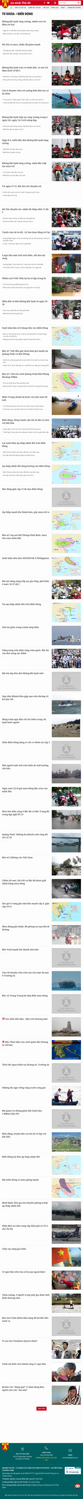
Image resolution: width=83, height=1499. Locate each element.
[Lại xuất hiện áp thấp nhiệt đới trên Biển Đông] (66, 451)
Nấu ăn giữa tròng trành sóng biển (20, 627)
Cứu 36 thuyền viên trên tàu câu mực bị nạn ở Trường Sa (25, 974)
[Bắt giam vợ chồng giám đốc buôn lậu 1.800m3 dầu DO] (66, 1119)
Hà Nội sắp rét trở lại (10, 195)
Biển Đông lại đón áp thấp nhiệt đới (21, 1156)
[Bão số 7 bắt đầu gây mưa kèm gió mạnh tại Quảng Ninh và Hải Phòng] (66, 359)
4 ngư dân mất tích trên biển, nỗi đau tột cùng (23, 257)
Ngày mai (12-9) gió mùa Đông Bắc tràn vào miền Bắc (25, 790)
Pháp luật (55, 8)
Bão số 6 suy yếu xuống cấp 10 (17, 1456)
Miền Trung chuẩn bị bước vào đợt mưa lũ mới (24, 398)
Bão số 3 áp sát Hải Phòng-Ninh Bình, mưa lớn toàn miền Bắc (24, 537)
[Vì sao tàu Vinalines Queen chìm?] (66, 1349)
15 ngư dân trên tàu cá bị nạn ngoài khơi (23, 1271)
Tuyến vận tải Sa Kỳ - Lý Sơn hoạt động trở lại (26, 232)
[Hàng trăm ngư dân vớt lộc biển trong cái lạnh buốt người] (66, 727)
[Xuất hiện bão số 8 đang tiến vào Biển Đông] (66, 336)
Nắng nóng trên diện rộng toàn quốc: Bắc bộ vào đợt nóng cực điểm (25, 652)
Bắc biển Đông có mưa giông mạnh (20, 1179)
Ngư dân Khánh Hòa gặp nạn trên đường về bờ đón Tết (25, 698)
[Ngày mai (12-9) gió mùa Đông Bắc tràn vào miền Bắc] (66, 796)
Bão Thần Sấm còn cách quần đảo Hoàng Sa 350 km (25, 1043)
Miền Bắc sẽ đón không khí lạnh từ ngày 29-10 (25, 303)
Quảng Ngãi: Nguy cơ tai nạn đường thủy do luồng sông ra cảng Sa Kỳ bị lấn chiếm (26, 239)
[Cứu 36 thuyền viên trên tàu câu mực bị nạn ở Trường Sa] (66, 981)
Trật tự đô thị (20, 8)
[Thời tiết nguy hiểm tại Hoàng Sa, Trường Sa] (66, 1073)
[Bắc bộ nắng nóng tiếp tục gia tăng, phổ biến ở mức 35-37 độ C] (66, 589)
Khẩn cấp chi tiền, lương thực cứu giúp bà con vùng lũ (21, 287)
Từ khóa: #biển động (17, 13)
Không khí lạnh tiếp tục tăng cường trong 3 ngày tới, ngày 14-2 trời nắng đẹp (25, 119)
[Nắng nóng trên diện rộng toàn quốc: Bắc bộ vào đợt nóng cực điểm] (66, 658)
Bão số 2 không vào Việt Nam (17, 857)
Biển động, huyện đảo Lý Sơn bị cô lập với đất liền (24, 1135)
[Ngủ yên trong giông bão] (66, 1418)
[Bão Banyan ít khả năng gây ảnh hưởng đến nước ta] (66, 1441)
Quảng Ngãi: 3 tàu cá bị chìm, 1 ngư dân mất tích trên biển (23, 264)
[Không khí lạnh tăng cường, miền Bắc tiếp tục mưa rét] (66, 171)
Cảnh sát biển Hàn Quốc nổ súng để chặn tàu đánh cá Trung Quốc (26, 103)
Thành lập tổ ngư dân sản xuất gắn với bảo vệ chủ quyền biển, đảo (26, 432)
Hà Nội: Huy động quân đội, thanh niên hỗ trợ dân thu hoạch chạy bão (25, 361)
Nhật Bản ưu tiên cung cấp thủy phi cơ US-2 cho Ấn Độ (25, 1227)
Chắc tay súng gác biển (14, 1248)
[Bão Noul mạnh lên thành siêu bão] (66, 958)
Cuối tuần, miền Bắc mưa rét (13, 172)
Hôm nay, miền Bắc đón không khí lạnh (16, 310)
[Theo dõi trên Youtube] (48, 3)
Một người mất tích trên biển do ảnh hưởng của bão (25, 767)
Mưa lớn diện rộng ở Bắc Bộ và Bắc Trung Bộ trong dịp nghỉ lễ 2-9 (25, 813)
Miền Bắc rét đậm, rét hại (11, 152)
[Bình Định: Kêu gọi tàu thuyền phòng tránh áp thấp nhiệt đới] (66, 1211)
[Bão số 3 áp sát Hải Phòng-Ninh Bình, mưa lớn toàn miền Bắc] (66, 543)
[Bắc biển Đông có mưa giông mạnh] (66, 1188)
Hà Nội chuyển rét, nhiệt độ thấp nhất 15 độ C (25, 211)
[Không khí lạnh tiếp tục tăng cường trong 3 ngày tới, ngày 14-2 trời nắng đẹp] (66, 125)
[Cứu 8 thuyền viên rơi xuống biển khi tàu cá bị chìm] (66, 99)
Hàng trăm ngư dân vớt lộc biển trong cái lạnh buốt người (24, 721)
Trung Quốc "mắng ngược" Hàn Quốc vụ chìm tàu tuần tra (23, 100)
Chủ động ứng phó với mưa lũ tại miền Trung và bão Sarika (23, 406)
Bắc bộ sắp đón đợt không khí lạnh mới (23, 673)
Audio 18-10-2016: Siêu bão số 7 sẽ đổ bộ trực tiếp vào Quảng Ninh (26, 365)
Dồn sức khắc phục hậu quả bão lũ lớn (16, 383)
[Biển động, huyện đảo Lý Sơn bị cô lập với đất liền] (66, 1142)
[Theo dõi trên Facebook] (45, 3)
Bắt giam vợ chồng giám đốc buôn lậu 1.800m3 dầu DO (22, 1112)
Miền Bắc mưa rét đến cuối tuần (14, 175)
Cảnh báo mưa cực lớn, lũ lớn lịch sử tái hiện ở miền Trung (22, 409)
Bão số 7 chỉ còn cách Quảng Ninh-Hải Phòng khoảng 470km (25, 375)
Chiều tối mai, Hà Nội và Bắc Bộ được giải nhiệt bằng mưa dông (24, 882)
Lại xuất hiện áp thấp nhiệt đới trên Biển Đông (24, 444)
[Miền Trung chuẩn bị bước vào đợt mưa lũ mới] (66, 405)
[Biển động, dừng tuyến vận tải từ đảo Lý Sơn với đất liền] (66, 428)
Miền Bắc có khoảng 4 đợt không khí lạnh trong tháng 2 (22, 77)
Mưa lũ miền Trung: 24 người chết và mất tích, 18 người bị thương (25, 386)
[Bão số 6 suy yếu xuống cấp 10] (66, 1464)
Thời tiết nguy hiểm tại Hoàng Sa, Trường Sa (25, 1064)
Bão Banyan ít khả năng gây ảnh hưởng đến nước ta (25, 1434)
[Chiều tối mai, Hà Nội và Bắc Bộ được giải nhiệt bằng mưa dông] (66, 888)
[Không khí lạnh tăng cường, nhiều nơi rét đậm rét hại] (66, 29)
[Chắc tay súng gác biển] (66, 1257)
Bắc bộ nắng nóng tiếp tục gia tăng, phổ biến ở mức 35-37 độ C (25, 583)
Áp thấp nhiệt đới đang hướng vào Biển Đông (18, 455)
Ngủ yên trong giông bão (15, 1410)
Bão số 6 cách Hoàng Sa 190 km (18, 1479)
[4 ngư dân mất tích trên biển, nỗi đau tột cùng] (66, 263)
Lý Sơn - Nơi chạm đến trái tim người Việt (17, 244)
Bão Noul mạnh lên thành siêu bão (20, 949)
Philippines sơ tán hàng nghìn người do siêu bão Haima (21, 339)
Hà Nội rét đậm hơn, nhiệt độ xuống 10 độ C (18, 221)
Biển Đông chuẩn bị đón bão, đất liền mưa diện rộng (21, 452)
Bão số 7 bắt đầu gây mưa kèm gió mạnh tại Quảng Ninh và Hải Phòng (25, 352)
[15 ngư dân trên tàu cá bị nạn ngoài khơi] (66, 1280)
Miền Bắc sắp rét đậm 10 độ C (13, 129)
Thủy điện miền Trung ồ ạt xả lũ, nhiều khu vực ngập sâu (22, 267)
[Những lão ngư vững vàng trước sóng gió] (66, 1096)
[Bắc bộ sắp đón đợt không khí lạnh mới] (66, 681)
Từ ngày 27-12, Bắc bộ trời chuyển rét (21, 186)
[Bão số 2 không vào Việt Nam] (66, 865)
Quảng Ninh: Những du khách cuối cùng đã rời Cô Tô (25, 836)
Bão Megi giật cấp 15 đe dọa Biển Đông (22, 489)
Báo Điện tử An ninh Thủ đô (5, 4)
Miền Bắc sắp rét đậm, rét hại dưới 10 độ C (17, 54)
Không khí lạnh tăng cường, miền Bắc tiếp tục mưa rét (22, 80)
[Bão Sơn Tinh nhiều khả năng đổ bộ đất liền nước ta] (66, 1326)
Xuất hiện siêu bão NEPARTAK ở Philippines (25, 558)
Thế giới (46, 8)
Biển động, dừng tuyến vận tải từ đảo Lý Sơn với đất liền (25, 421)
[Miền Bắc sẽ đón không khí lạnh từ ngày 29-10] (66, 309)
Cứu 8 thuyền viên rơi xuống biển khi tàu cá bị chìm (25, 92)
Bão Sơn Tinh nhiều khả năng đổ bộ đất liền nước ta (25, 1319)
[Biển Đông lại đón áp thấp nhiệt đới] (66, 1165)
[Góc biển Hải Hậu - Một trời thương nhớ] (66, 1027)
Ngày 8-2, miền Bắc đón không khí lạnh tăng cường (20, 31)
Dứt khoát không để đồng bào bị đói (15, 284)
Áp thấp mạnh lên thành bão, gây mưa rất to (18, 475)
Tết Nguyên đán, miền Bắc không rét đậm (17, 51)
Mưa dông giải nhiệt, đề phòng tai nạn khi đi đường (25, 928)
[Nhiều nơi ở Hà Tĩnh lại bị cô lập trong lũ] (66, 286)
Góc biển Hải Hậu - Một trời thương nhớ (26, 1018)
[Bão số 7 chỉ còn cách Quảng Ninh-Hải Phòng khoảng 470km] (66, 382)
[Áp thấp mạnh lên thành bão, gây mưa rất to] (66, 520)
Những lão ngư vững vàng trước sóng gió (24, 1087)
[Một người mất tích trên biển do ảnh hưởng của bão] (66, 773)
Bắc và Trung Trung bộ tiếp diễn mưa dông (25, 995)
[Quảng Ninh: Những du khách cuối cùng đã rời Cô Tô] (66, 842)
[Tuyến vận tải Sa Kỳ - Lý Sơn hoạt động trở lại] (66, 240)
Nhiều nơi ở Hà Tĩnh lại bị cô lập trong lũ (24, 278)
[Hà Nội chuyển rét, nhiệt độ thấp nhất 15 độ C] (66, 217)
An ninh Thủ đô (20, 3)
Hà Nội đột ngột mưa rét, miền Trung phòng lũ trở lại (21, 192)
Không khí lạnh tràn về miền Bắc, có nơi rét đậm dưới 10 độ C (25, 69)
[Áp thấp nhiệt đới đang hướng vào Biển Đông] (66, 474)
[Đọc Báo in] (56, 3)
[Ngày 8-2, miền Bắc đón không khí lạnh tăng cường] (66, 148)
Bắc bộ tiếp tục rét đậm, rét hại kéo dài (16, 34)
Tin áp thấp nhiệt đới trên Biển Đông (21, 604)
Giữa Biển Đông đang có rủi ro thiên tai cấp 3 (26, 742)
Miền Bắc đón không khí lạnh (13, 314)
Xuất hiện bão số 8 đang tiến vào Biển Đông (25, 327)
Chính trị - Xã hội (34, 8)
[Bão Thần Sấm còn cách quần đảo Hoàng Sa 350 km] (66, 1050)
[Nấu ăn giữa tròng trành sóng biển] (66, 635)
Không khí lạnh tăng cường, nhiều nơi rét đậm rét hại (24, 23)
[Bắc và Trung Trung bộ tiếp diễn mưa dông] (66, 1004)
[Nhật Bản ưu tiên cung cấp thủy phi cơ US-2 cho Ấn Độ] (66, 1234)
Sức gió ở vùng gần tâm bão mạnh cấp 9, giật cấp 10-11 (25, 905)
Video (63, 8)
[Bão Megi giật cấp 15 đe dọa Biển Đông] (66, 497)
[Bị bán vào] (66, 1395)
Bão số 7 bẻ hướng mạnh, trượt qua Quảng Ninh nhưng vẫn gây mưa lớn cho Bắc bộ (25, 335)
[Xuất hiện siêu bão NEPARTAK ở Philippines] (66, 566)
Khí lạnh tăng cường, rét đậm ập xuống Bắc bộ (19, 218)
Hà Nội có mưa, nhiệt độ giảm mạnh (21, 44)
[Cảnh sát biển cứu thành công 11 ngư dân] (66, 1372)
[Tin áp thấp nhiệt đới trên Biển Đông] (66, 612)
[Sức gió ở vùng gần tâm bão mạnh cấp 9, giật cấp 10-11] (66, 911)
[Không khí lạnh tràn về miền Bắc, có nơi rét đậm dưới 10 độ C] (66, 75)
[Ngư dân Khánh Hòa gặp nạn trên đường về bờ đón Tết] (66, 704)
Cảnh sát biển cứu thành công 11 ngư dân (24, 1363)
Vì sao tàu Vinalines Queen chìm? (19, 1340)
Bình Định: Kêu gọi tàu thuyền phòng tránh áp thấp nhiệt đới (25, 1204)
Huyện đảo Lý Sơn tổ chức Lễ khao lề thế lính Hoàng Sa (22, 429)
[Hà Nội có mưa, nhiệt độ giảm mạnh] (66, 52)
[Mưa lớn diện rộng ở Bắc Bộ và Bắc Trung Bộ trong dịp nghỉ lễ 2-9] (66, 819)
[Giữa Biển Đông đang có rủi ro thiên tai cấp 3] (66, 750)
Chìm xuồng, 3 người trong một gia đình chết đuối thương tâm (26, 1296)
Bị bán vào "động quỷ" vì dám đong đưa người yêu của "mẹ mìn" (23, 1388)
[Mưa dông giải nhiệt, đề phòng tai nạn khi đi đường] (66, 934)
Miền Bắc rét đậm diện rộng (12, 149)
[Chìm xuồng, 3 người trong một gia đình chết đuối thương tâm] (66, 1303)
